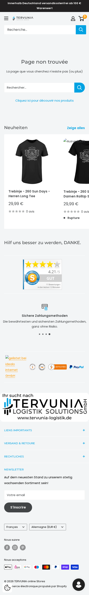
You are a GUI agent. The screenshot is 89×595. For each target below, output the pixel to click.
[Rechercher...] (79, 88)
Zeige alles (76, 128)
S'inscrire (18, 507)
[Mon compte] (73, 18)
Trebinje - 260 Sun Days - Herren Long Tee (29, 193)
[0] (81, 18)
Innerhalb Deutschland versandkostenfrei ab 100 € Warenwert (44, 5)
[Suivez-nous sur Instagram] (15, 547)
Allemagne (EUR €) (44, 527)
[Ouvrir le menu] (6, 18)
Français (12, 527)
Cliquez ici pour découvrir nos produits (44, 100)
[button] (7, 588)
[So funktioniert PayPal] (77, 365)
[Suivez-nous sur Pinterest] (23, 547)
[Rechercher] (81, 29)
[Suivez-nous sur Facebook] (7, 547)
